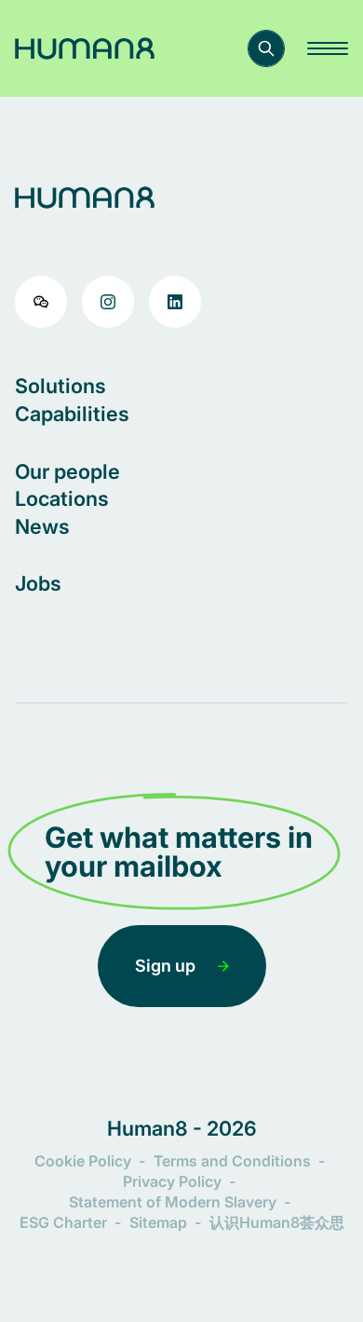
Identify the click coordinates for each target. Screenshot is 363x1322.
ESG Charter (63, 1222)
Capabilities (72, 414)
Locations (62, 498)
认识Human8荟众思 (276, 1222)
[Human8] (85, 48)
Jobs (38, 583)
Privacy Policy (172, 1181)
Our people (67, 471)
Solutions (60, 386)
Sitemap (158, 1222)
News (42, 526)
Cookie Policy (82, 1161)
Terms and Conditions (232, 1161)
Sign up (165, 965)
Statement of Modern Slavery (172, 1202)
